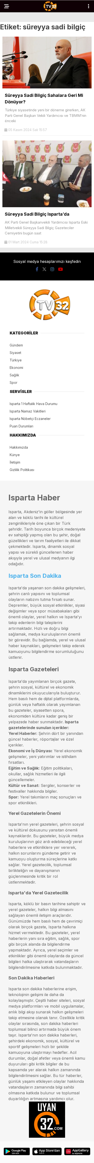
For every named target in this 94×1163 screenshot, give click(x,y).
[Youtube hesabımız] (60, 269)
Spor (13, 382)
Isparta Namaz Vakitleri (28, 411)
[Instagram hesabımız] (52, 269)
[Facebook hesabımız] (37, 269)
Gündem (16, 345)
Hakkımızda (19, 447)
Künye (15, 455)
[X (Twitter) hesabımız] (44, 269)
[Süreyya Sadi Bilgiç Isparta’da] (47, 206)
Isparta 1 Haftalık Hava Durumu (33, 404)
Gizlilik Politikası (22, 470)
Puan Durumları (21, 426)
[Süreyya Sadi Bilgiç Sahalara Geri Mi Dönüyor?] (47, 87)
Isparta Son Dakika (34, 575)
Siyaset (15, 353)
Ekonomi (16, 368)
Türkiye (16, 360)
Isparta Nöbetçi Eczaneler (30, 419)
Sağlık (14, 375)
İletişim (15, 462)
